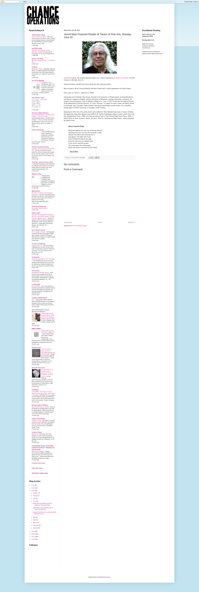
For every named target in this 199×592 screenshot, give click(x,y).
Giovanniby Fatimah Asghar (39, 208)
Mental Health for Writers (40, 405)
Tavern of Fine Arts (122, 78)
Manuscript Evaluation (38, 451)
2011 (33, 537)
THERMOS (35, 390)
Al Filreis (34, 67)
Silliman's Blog (36, 174)
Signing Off (35, 434)
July (34, 498)
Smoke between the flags (39, 36)
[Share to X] (94, 157)
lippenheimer (36, 191)
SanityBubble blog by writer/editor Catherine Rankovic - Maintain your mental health (43, 447)
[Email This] (90, 157)
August (35, 496)
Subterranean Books (38, 419)
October (35, 493)
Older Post (131, 222)
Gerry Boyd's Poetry (38, 230)
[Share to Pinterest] (98, 157)
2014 (33, 490)
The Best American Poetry (40, 147)
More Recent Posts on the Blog (40, 407)
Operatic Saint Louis (38, 368)
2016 (33, 485)
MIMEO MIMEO (36, 329)
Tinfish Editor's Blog (38, 35)
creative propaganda (38, 244)
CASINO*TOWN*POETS (39, 298)
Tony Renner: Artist (38, 97)
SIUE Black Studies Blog (40, 473)
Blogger (107, 577)
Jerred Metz (68, 78)
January (35, 528)
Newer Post (68, 222)
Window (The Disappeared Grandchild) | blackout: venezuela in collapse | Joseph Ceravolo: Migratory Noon (43, 216)
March (35, 522)
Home (100, 222)
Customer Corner (37, 420)
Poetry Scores (36, 347)
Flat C (33, 299)
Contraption (35, 257)
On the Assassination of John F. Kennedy (43, 259)
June (34, 501)
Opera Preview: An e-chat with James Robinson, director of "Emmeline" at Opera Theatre (47, 373)
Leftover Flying (36, 432)
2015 (33, 488)
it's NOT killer (36, 284)
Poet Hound (35, 271)
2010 (33, 539)
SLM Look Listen (37, 468)
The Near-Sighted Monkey (40, 113)
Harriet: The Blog (37, 58)
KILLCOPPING (36, 286)
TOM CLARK (36, 213)
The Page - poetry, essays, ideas (42, 162)
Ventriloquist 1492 (46, 82)
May (34, 517)
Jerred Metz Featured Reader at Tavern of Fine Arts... (43, 508)
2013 (33, 531)
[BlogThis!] (92, 157)
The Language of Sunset (39, 232)
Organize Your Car (37, 245)
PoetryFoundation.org (39, 206)
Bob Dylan (44, 99)
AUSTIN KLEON (37, 48)
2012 (33, 534)
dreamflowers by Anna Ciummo (40, 272)
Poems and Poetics (38, 130)
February (36, 525)
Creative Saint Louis (38, 463)
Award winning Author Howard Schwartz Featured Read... (42, 504)
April (34, 520)
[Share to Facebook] (96, 157)
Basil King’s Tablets (37, 69)
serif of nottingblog (38, 80)
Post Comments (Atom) (79, 226)
